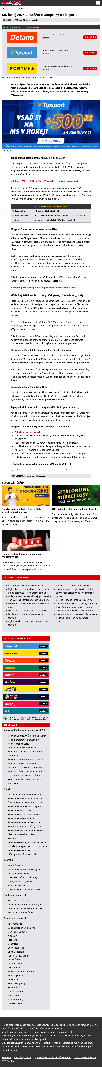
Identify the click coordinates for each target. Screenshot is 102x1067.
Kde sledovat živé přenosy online (24, 814)
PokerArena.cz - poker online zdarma (74, 607)
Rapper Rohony (15, 999)
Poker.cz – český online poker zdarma (74, 610)
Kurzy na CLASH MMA (19, 900)
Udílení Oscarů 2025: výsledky (22, 877)
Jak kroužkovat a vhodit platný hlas (25, 767)
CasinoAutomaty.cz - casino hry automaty (76, 603)
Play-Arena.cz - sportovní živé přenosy (27, 610)
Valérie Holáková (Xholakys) (22, 928)
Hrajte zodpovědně (15, 470)
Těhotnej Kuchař (16, 975)
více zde (40, 471)
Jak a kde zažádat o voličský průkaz (25, 775)
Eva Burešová (14, 987)
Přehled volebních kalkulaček (22, 747)
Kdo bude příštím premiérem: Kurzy (25, 759)
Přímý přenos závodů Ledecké (23, 854)
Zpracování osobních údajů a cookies (53, 1057)
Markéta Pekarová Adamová (22, 971)
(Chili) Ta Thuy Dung (18, 955)
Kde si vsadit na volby (18, 743)
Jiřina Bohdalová (16, 951)
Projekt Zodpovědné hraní (41, 1046)
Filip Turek (13, 940)
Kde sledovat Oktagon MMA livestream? (28, 842)
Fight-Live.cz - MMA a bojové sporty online (29, 589)
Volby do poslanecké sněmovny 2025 (26, 904)
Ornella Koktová (16, 1003)
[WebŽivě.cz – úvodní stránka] (11, 3)
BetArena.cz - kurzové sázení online (25, 585)
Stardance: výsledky (18, 885)
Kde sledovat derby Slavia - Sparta (25, 806)
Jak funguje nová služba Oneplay (24, 869)
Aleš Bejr (12, 936)
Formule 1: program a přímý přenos (25, 826)
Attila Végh (13, 995)
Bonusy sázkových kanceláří (22, 763)
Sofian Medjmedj (16, 983)
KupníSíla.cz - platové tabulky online (73, 585)
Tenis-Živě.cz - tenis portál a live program (28, 600)
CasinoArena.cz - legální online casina (74, 589)
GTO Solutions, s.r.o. (12, 1061)
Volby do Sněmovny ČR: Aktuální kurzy (27, 735)
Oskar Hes (13, 943)
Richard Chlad (15, 963)
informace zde (66, 1032)
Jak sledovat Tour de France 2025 (24, 794)
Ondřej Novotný (15, 991)
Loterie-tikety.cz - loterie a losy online (74, 600)
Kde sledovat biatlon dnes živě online (26, 830)
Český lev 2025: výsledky (20, 881)
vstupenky (65, 336)
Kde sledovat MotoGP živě (21, 818)
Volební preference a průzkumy (23, 739)
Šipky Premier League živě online (24, 822)
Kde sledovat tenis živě (19, 850)
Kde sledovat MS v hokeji (20, 810)
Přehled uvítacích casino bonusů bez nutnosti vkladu (21, 555)
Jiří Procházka (15, 924)
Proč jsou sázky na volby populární (25, 771)
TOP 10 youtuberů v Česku (21, 912)
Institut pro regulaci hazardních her (60, 1043)
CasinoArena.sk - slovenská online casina (76, 614)
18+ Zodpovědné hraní (85, 1057)
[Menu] (98, 3)
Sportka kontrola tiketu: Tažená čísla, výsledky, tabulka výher (22, 510)
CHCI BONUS (90, 37)
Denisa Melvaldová (17, 932)
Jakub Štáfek (14, 959)
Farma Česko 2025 (17, 865)
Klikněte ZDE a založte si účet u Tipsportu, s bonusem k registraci (45, 181)
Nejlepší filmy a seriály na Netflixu (24, 889)
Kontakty (6, 1057)
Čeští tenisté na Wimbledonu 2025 (25, 802)
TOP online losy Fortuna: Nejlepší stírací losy (76, 509)
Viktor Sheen (14, 967)
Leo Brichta (13, 979)
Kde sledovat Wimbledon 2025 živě (25, 798)
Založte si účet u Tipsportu (28, 432)
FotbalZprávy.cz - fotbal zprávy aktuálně (28, 592)
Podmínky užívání (22, 1057)
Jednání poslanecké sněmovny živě (25, 908)
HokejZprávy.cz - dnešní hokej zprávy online (29, 596)
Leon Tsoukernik (16, 947)
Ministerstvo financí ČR (30, 1043)
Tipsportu (69, 311)
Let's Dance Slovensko (19, 873)
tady (86, 362)
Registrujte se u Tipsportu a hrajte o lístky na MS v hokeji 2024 (44, 287)
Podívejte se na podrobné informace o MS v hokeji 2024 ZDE (43, 464)
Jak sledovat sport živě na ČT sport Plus (27, 846)
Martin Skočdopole (30, 20)
